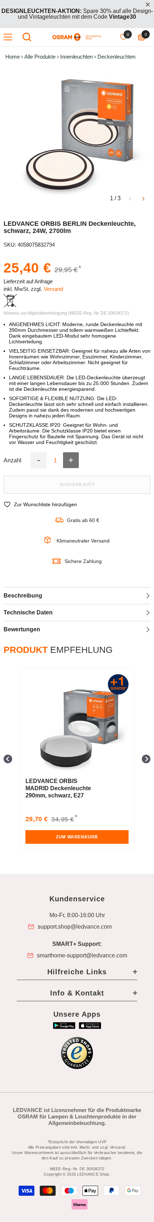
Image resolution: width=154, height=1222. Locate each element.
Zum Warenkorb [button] (77, 836)
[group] (77, 759)
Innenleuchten (76, 57)
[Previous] (130, 198)
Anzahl (12, 460)
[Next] (143, 198)
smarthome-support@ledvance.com (82, 955)
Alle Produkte (40, 57)
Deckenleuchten (116, 57)
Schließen (147, 4)
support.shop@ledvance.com (75, 927)
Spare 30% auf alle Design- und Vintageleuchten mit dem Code (77, 14)
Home (12, 57)
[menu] (8, 37)
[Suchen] (27, 37)
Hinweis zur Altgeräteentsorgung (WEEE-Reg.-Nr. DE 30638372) (66, 313)
